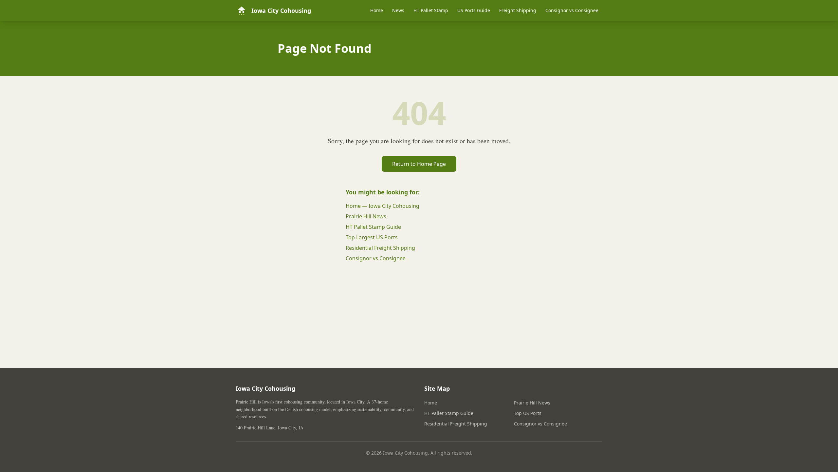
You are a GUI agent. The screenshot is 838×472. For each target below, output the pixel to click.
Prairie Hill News (366, 216)
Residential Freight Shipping (380, 247)
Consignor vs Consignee (571, 10)
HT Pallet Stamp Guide (373, 226)
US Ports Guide (473, 10)
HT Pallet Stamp (430, 10)
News (398, 10)
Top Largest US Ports (372, 237)
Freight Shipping (517, 10)
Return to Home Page (419, 163)
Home (376, 10)
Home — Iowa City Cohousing (382, 205)
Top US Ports (527, 413)
